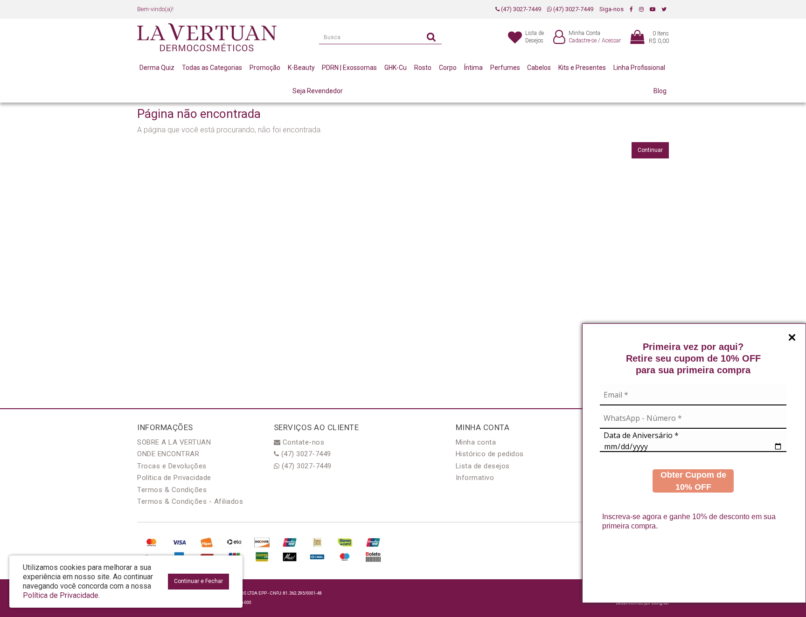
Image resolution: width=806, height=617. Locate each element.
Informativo (475, 477)
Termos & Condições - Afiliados (190, 501)
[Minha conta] (559, 37)
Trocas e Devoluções (172, 466)
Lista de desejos (483, 466)
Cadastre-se (583, 40)
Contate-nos (302, 442)
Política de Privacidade (174, 477)
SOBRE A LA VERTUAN (174, 442)
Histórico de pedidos (490, 454)
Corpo (448, 67)
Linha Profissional (639, 67)
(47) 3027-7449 (520, 9)
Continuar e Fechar (198, 581)
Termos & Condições (172, 490)
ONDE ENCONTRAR (168, 454)
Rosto (422, 67)
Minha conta (476, 442)
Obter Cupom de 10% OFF (693, 481)
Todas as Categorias (212, 67)
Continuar (650, 150)
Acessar (611, 40)
